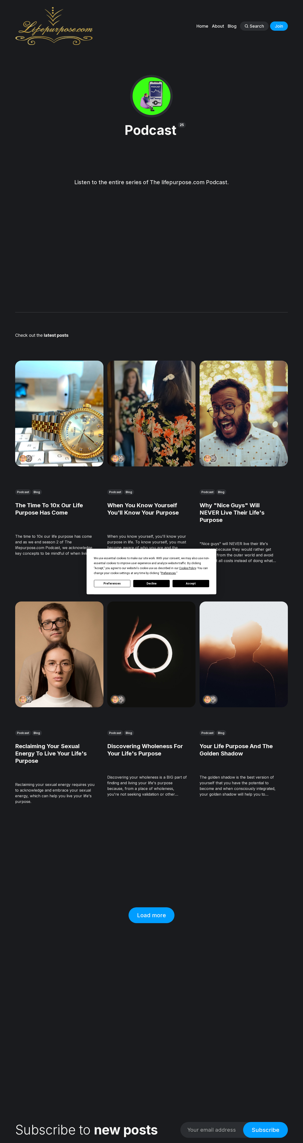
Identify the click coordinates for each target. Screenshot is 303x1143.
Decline (151, 583)
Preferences (112, 583)
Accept (191, 583)
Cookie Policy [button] (187, 568)
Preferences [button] (168, 573)
